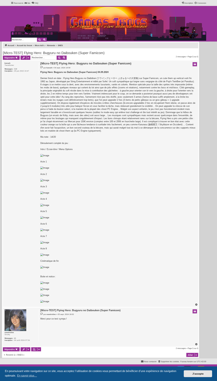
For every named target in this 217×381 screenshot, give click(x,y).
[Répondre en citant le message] (195, 64)
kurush (7, 63)
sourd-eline (9, 332)
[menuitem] (27, 3)
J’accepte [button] (198, 373)
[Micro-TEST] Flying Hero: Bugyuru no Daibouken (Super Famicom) (54, 53)
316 (15, 69)
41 (15, 338)
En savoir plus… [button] (27, 375)
